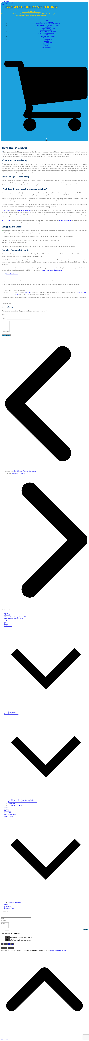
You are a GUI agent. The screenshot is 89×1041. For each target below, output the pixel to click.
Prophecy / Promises (14, 902)
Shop (46, 34)
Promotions (7, 906)
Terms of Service (9, 813)
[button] (46, 137)
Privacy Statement (10, 814)
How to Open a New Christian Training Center (48, 25)
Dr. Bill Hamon (6, 220)
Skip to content (5, 1)
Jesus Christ (28, 292)
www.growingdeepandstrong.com (51, 270)
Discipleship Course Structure (13, 618)
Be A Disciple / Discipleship (46, 33)
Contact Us (46, 44)
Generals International (24, 210)
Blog (46, 45)
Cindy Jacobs (6, 210)
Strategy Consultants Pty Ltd (58, 950)
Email (4, 318)
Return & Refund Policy (48, 36)
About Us (46, 41)
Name (4, 315)
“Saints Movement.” (65, 220)
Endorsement (48, 39)
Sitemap (6, 809)
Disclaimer (7, 811)
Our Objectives (48, 42)
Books (6, 624)
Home (46, 20)
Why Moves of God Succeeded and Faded (48, 23)
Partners (6, 904)
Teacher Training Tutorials (48, 28)
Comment (5, 331)
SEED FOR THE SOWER (16, 805)
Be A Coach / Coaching (46, 30)
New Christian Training (46, 22)
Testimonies (46, 37)
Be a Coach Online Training (48, 31)
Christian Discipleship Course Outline (16, 617)
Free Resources (46, 47)
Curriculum (48, 27)
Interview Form (9, 908)
